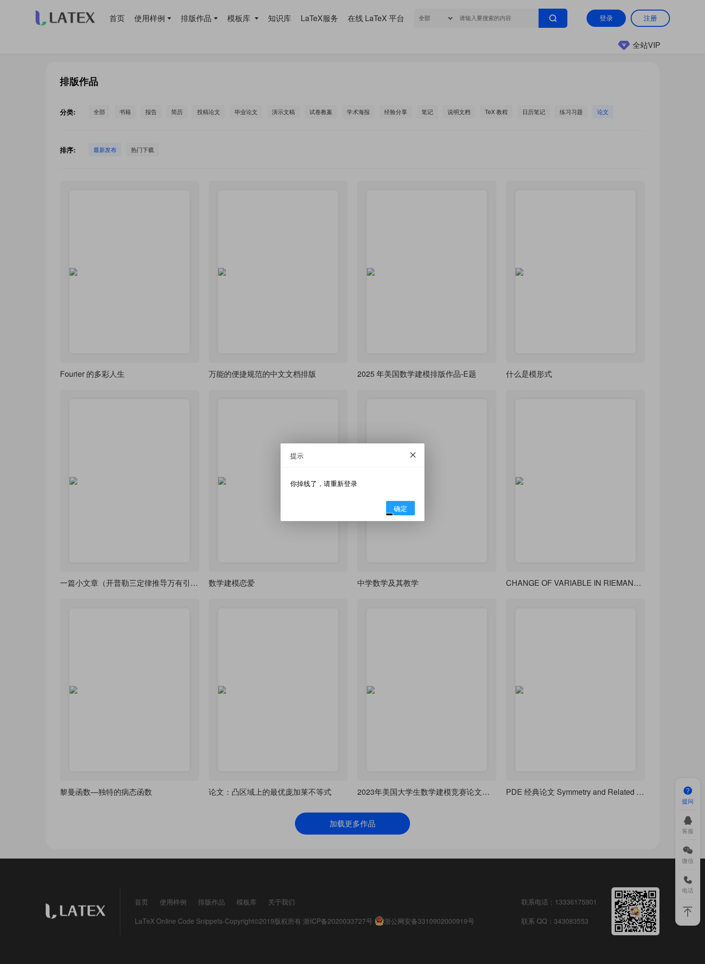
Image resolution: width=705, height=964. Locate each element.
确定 (400, 508)
